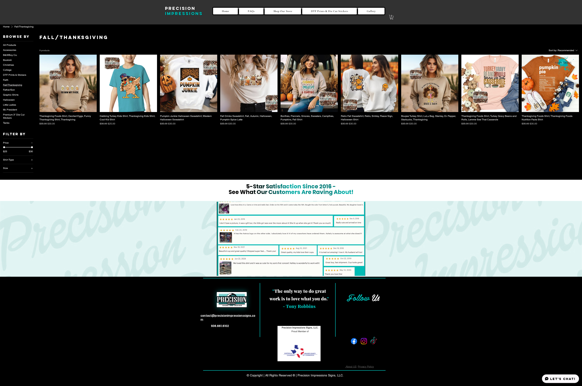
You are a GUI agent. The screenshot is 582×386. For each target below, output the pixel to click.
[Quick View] (68, 83)
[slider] (4, 147)
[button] (391, 17)
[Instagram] (364, 341)
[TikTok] (374, 341)
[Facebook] (354, 341)
